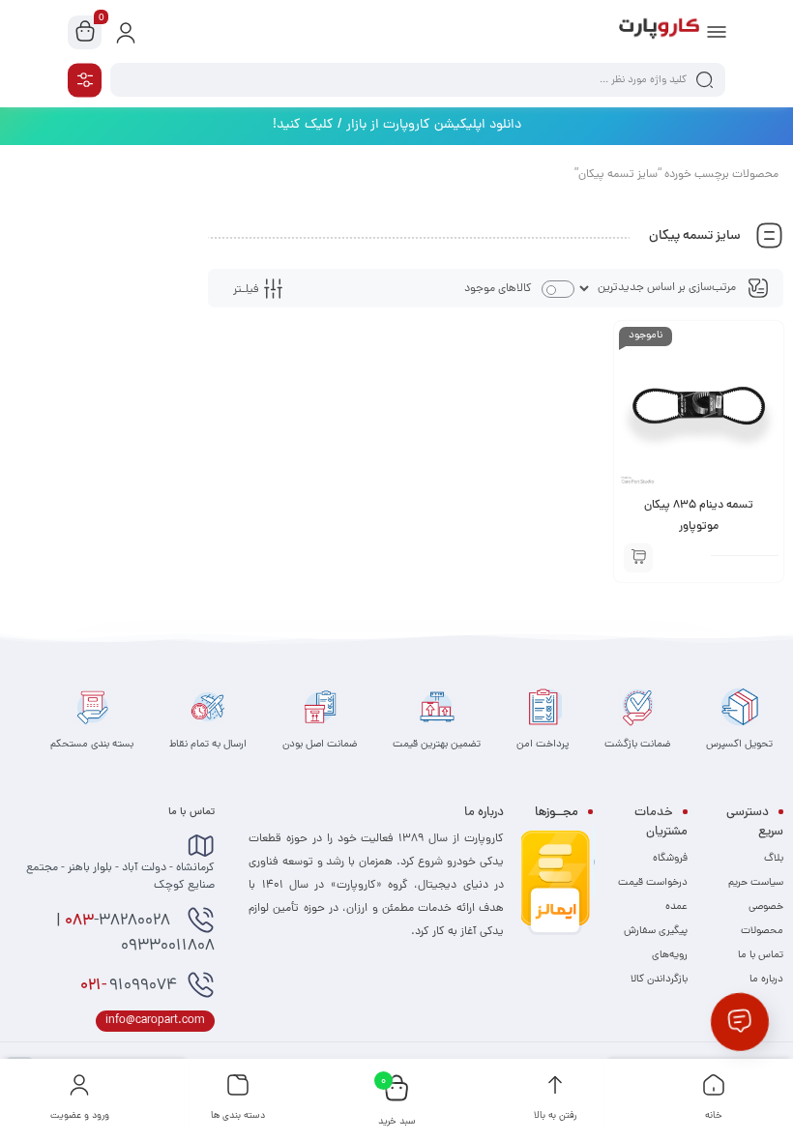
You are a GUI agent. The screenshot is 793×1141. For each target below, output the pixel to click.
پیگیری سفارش (656, 931)
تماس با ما (760, 955)
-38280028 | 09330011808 (135, 934)
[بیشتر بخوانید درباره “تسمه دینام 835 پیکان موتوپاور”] (638, 557)
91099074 (128, 986)
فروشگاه (670, 858)
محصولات (762, 931)
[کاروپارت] (659, 32)
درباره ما (766, 979)
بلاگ (773, 858)
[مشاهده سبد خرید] (85, 33)
